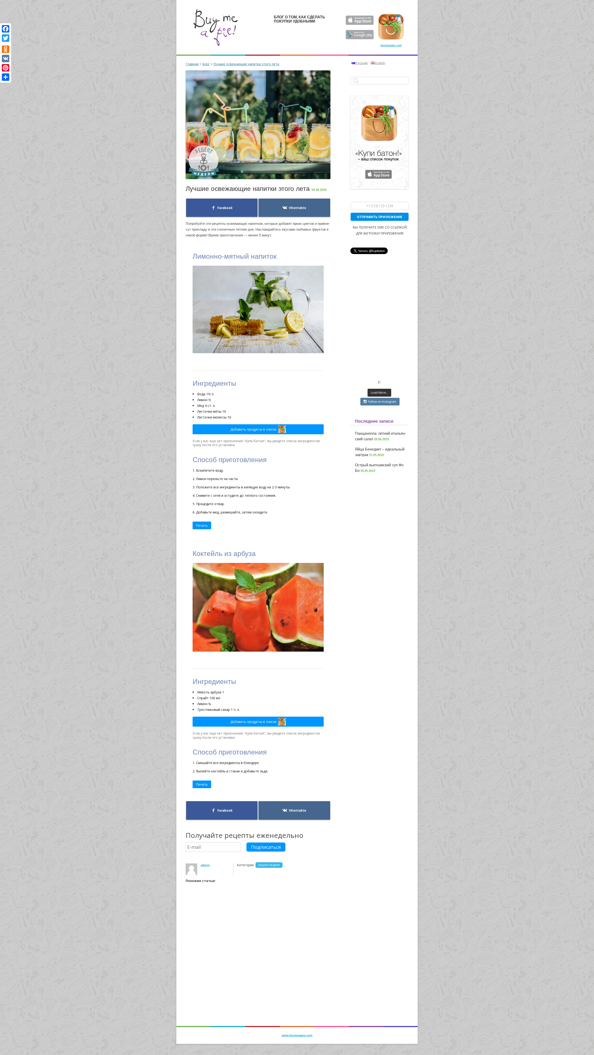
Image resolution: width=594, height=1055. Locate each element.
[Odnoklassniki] (5, 49)
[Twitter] (5, 38)
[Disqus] (258, 963)
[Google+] (5, 44)
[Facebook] (5, 28)
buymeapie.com (391, 45)
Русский (361, 63)
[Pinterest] (5, 67)
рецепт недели (269, 865)
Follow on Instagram (382, 401)
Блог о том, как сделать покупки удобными (299, 19)
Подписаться (266, 847)
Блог (206, 64)
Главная (192, 64)
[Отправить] (5, 77)
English (379, 63)
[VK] (5, 58)
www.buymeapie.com (297, 1035)
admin (205, 865)
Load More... (379, 392)
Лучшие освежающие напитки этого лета (246, 64)
